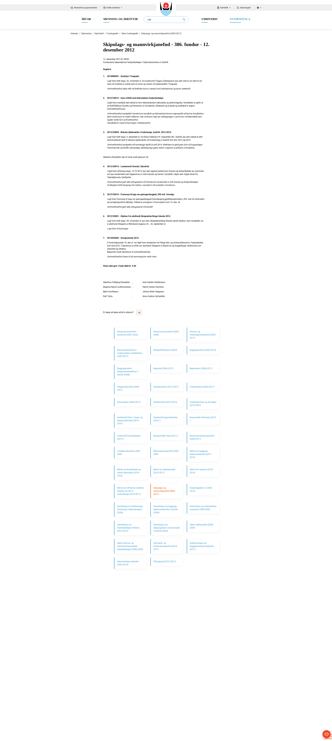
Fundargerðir (112, 33)
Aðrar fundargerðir (129, 33)
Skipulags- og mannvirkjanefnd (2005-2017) (161, 33)
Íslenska (74, 33)
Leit (149, 19)
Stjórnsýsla (86, 33)
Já (139, 312)
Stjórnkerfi (99, 33)
